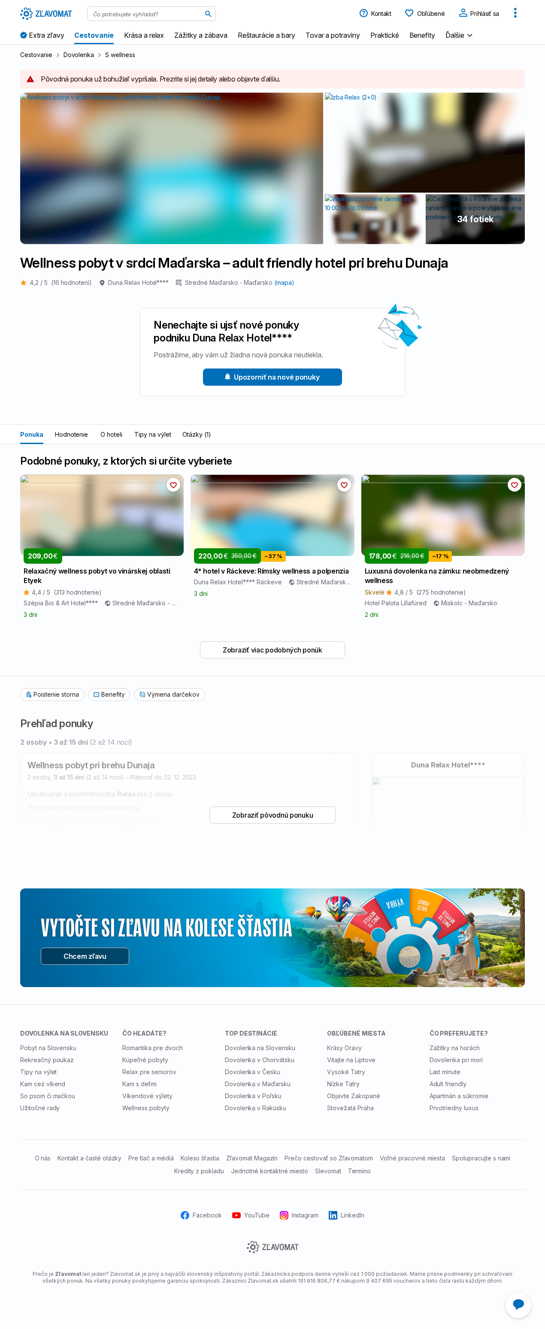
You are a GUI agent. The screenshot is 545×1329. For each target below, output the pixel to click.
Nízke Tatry (343, 1083)
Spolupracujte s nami (481, 1158)
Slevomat (328, 1171)
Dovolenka (79, 54)
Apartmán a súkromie (459, 1095)
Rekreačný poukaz (47, 1059)
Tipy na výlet (152, 434)
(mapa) (284, 282)
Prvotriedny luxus (454, 1108)
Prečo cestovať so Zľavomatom (329, 1158)
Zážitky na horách (455, 1047)
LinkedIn (352, 1215)
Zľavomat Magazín (252, 1158)
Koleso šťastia (200, 1158)
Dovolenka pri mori (456, 1059)
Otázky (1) (196, 434)
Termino (359, 1171)
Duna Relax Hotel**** (138, 282)
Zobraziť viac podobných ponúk (272, 650)
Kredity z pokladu (199, 1171)
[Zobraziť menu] (515, 13)
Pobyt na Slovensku (48, 1047)
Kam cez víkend (42, 1083)
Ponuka (31, 434)
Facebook (207, 1215)
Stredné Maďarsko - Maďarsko (229, 282)
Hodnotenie (71, 434)
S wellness (120, 54)
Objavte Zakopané (353, 1095)
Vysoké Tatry (346, 1071)
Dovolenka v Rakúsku (255, 1108)
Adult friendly (448, 1083)
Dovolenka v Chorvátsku (259, 1059)
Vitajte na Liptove (351, 1059)
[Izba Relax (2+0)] (425, 143)
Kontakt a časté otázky (89, 1158)
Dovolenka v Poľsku (253, 1095)
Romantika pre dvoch (152, 1047)
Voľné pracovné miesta (412, 1158)
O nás (43, 1158)
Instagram (305, 1215)
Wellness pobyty (145, 1108)
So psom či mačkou (47, 1095)
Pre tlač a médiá (150, 1158)
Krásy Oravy (344, 1047)
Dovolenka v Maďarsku (258, 1083)
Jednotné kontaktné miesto (269, 1171)
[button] (460, 35)
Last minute (445, 1071)
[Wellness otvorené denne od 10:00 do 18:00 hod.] (374, 219)
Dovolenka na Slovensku (260, 1047)
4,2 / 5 (61, 282)
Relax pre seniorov (149, 1071)
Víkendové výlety (147, 1095)
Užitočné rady (40, 1108)
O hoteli (111, 434)
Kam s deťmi (139, 1083)
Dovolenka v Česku (252, 1071)
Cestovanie (36, 54)
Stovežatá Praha (350, 1108)
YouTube (256, 1215)
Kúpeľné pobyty (145, 1059)
